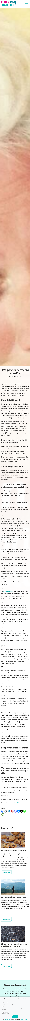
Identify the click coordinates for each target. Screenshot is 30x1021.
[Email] (2, 814)
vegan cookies (24, 1019)
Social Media (5, 1013)
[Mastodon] (15, 811)
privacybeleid (7, 1019)
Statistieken (13, 1008)
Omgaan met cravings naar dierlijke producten (14, 945)
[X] (5, 811)
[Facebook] (2, 811)
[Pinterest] (12, 811)
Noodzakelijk (10, 1003)
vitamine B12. (15, 803)
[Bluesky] (18, 811)
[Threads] (21, 811)
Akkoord (15, 1016)
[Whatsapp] (24, 811)
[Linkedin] (9, 811)
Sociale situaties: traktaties (14, 850)
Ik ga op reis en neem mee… (14, 897)
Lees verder (7, 872)
